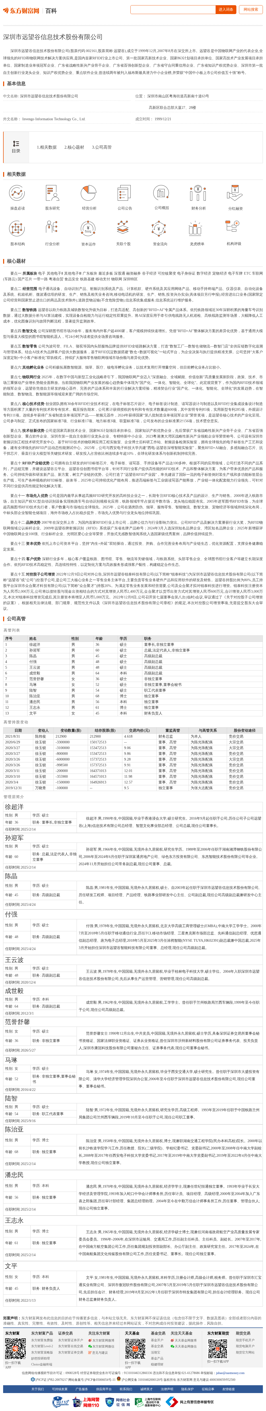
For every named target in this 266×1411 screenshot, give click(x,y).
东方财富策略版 (42, 1352)
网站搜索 (251, 9)
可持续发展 (60, 1389)
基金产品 (157, 1358)
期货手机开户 (245, 1340)
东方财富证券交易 (70, 1352)
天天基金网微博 (186, 1340)
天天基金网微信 (186, 1346)
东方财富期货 (218, 1333)
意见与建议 (100, 1353)
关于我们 (37, 1389)
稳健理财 (157, 1364)
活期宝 (155, 1352)
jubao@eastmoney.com (230, 1373)
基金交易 (157, 1346)
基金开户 (157, 1340)
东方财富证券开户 (70, 1340)
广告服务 (82, 1389)
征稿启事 (208, 1389)
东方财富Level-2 (42, 1346)
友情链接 (228, 1389)
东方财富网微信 (103, 1346)
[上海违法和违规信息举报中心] (148, 1402)
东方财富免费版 (42, 1340)
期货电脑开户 (245, 1346)
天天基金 (132, 1333)
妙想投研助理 (40, 1358)
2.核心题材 (74, 147)
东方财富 (12, 1333)
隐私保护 (187, 1389)
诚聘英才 (146, 1389)
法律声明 (167, 1389)
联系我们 (126, 1389)
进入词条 (226, 9)
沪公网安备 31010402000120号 (142, 1380)
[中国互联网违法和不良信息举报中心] (190, 1402)
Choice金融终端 (41, 1364)
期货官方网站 (245, 1352)
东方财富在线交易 (70, 1346)
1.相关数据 (47, 147)
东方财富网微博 (103, 1340)
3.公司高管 (102, 147)
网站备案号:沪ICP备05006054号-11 (92, 1380)
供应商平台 (104, 1389)
